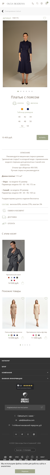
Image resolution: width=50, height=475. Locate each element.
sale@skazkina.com (26, 420)
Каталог (6, 361)
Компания (7, 373)
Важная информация (12, 378)
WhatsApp (33, 434)
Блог (4, 367)
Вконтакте (16, 434)
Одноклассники (27, 434)
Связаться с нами (25, 416)
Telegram (22, 434)
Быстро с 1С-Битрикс (23, 450)
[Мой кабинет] (42, 3)
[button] (18, 91)
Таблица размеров (25, 112)
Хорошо (25, 471)
